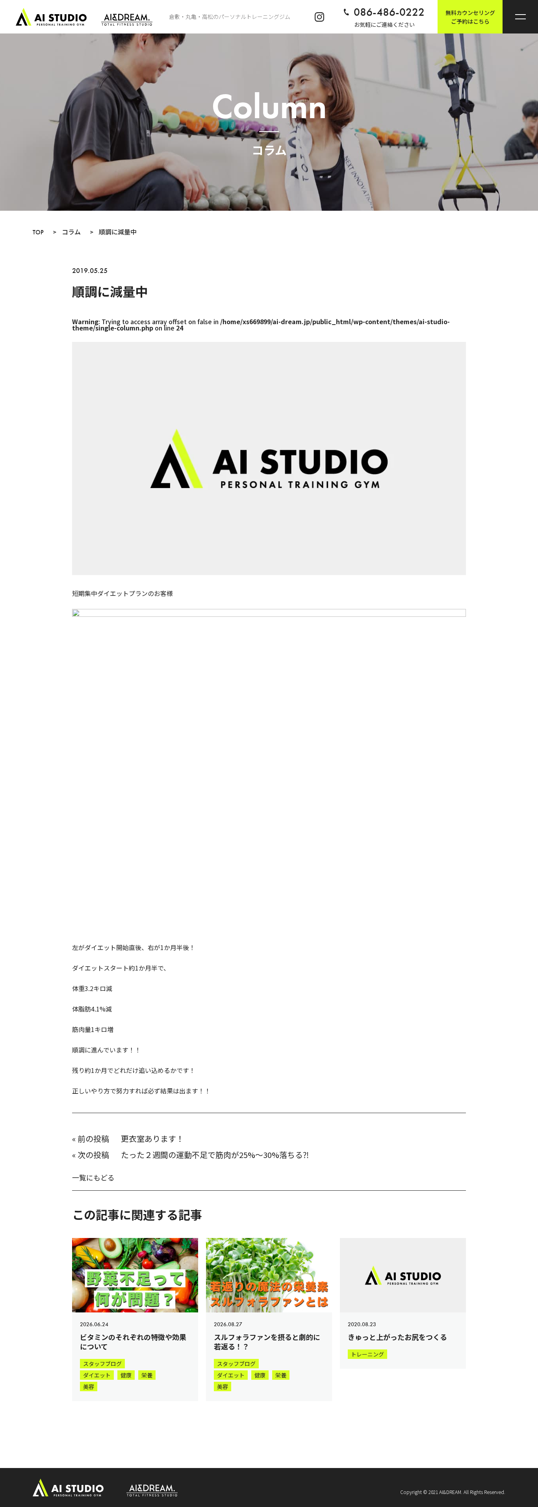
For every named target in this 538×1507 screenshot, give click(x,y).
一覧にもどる (93, 1177)
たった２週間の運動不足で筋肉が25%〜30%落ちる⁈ (215, 1154)
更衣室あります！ (152, 1138)
